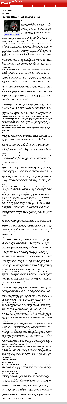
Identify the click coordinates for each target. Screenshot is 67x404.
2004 (9, 34)
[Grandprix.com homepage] (63, 403)
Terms (26, 402)
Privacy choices (37, 402)
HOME (5, 5)
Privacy (32, 402)
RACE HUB (16, 5)
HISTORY (61, 5)
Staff (41, 402)
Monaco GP (12, 34)
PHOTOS (50, 5)
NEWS (27, 5)
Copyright (29, 402)
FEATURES (38, 5)
